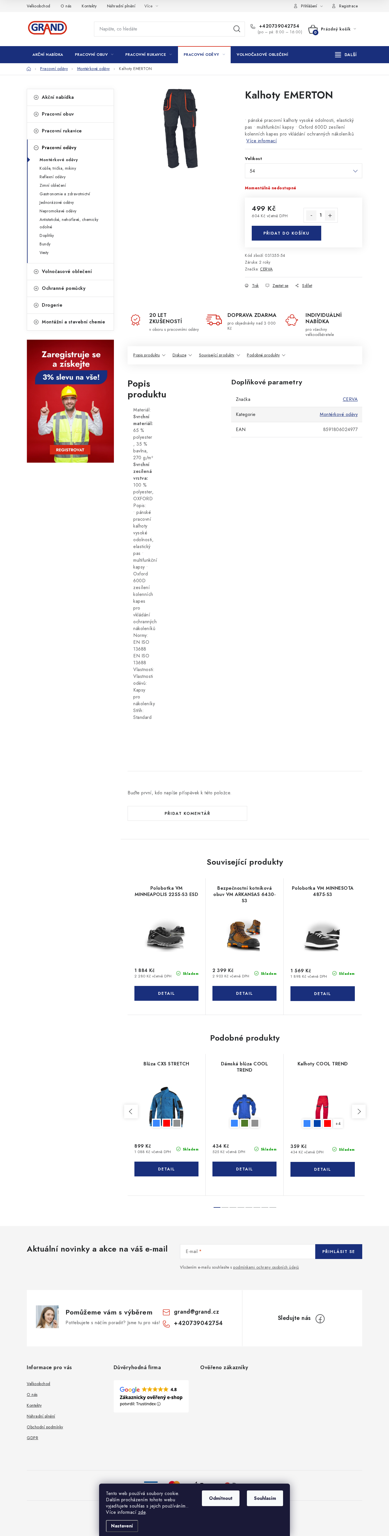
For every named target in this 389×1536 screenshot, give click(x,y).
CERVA (266, 269)
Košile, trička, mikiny (58, 168)
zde (142, 1512)
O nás (66, 6)
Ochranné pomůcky (63, 288)
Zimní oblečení (53, 185)
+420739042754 (278, 26)
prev (131, 1111)
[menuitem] (48, 54)
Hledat (237, 29)
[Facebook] (320, 1318)
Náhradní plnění (121, 6)
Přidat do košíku (286, 233)
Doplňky (47, 235)
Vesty (44, 252)
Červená (166, 1123)
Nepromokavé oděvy (58, 211)
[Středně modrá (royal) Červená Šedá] (166, 1107)
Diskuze (180, 355)
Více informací (261, 141)
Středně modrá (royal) (156, 1123)
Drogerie (52, 305)
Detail (166, 993)
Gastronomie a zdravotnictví (65, 194)
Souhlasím (265, 1498)
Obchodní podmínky (45, 1427)
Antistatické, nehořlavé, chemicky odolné (69, 223)
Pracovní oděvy (59, 147)
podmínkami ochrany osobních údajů (266, 1267)
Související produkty (216, 355)
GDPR (32, 1438)
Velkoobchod (38, 6)
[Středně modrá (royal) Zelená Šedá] (244, 1107)
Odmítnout (220, 1498)
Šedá (176, 1123)
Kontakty (89, 6)
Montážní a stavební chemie (73, 322)
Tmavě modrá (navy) (317, 1123)
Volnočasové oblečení (67, 271)
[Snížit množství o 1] (311, 215)
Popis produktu (146, 355)
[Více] (345, 54)
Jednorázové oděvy (57, 202)
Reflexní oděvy (52, 177)
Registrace (348, 6)
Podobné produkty (263, 355)
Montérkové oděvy (59, 160)
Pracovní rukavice (62, 131)
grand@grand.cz (196, 1312)
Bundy (45, 244)
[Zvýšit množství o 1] (330, 215)
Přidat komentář (187, 813)
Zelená (244, 1123)
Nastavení (122, 1526)
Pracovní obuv (58, 114)
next (359, 1111)
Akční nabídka (58, 97)
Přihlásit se (338, 1251)
